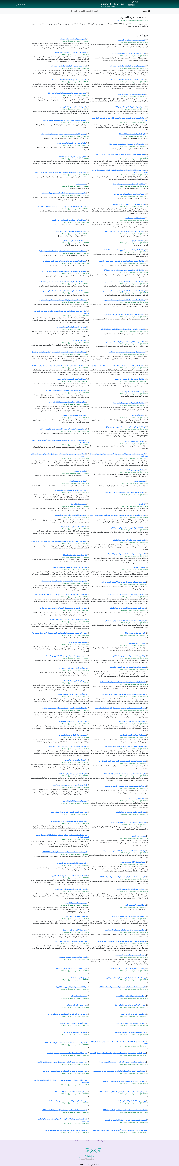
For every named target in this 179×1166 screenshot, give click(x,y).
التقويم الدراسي (83, 1141)
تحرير (118, 20)
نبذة (75, 11)
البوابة (103, 1141)
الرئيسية (145, 11)
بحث (95, 11)
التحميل (88, 11)
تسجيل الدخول (21, 4)
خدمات (81, 11)
